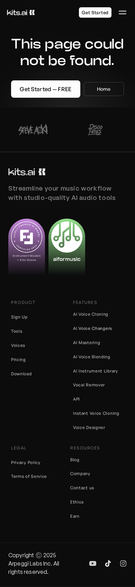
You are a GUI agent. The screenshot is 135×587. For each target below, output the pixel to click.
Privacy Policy (25, 462)
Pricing (18, 359)
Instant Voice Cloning (96, 413)
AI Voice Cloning (90, 314)
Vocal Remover (89, 384)
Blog (75, 459)
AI (76, 328)
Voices (18, 345)
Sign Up (19, 316)
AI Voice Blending (91, 356)
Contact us (82, 487)
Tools (16, 331)
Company (80, 473)
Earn (75, 516)
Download (21, 373)
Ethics (77, 502)
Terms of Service (29, 476)
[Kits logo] (26, 171)
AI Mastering (86, 342)
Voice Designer (89, 427)
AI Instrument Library (95, 371)
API (76, 399)
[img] (92, 563)
